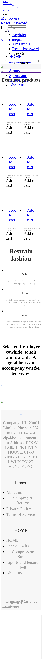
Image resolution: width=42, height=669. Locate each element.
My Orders (10, 18)
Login (17, 39)
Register (19, 34)
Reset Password (14, 23)
